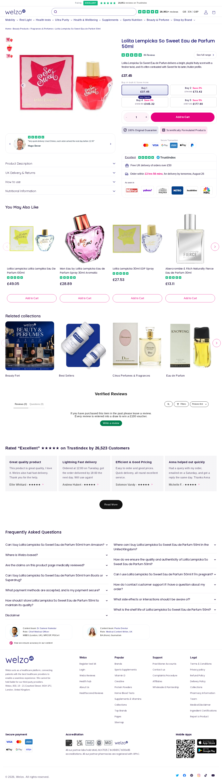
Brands (118, 663)
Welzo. (20, 777)
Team (193, 699)
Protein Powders (123, 687)
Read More (111, 504)
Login (82, 669)
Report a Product (199, 716)
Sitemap (119, 722)
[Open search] (168, 404)
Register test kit (87, 663)
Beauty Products (21, 29)
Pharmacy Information (202, 693)
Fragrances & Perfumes (42, 29)
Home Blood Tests (124, 693)
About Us (84, 687)
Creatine (119, 681)
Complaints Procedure (165, 675)
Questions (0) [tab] (37, 404)
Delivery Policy (198, 681)
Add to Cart (31, 298)
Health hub (85, 681)
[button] (12, 20)
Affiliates (157, 681)
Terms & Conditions (201, 663)
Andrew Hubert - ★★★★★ (79, 484)
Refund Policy (197, 675)
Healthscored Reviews (91, 693)
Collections (121, 704)
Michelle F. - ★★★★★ (182, 484)
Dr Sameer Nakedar (46, 628)
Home (8, 29)
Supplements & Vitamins (128, 699)
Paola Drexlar (121, 628)
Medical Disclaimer (200, 704)
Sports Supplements (126, 669)
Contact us (159, 669)
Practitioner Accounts (164, 663)
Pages (118, 716)
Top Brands (121, 710)
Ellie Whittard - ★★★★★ (24, 484)
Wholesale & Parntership (166, 687)
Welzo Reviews (87, 675)
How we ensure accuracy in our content (33, 643)
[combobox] (94, 11)
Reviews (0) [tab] (21, 404)
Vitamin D (120, 675)
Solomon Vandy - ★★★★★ (133, 484)
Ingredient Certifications (203, 710)
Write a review (111, 423)
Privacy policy (197, 669)
